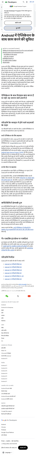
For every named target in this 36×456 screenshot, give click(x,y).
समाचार (2, 315)
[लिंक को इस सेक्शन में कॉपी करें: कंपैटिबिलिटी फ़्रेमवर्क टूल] (23, 203)
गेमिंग (2, 327)
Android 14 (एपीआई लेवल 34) (13, 270)
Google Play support (6, 411)
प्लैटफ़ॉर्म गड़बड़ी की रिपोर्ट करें (7, 406)
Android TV (4, 358)
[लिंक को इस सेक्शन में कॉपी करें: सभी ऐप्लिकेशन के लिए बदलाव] (23, 136)
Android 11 (4, 381)
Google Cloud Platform (7, 432)
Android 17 (4, 365)
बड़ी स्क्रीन (3, 348)
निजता (2, 338)
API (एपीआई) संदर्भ (5, 393)
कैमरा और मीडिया (5, 335)
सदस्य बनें (23, 448)
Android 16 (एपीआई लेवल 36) (13, 264)
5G (2, 341)
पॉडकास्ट (3, 320)
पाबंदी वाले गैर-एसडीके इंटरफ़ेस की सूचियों (15, 246)
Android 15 (4, 371)
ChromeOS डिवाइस (6, 353)
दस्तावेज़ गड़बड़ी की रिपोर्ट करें (7, 408)
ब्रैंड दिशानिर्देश (15, 441)
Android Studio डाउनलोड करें (8, 396)
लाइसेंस (8, 441)
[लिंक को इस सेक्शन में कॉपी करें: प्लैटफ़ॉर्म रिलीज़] (16, 257)
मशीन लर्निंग (3, 330)
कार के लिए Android (6, 356)
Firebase (3, 430)
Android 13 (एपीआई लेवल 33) (13, 273)
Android (3, 305)
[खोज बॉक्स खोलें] (24, 2)
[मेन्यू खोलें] (2, 2)
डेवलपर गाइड (4, 391)
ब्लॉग (2, 318)
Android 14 (4, 373)
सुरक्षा (2, 310)
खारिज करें (18, 23)
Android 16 (4, 368)
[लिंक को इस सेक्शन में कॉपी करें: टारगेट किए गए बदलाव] (18, 167)
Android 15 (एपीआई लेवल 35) (13, 267)
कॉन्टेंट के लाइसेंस (22, 284)
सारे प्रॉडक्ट (4, 435)
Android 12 (4, 378)
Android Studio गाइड (6, 388)
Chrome (3, 427)
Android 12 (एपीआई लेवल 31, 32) (14, 276)
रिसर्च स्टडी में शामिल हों (6, 414)
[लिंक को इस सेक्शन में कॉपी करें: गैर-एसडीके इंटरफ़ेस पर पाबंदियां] (29, 239)
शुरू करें (18, 28)
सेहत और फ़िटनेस (5, 333)
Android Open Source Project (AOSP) (12, 152)
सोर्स (2, 313)
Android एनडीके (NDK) (7, 399)
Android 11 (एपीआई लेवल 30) (13, 279)
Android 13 (4, 376)
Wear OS (3, 350)
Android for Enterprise (7, 307)
